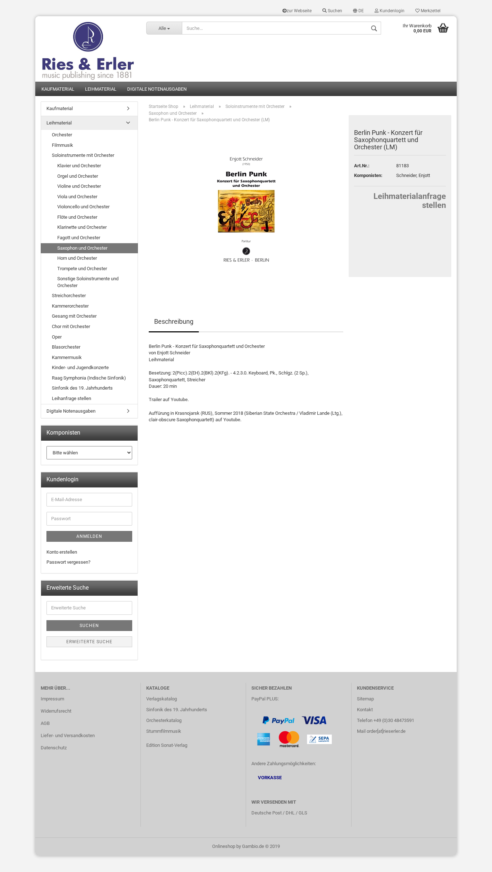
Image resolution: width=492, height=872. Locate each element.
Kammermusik (67, 357)
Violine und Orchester (79, 186)
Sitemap (365, 698)
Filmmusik (62, 145)
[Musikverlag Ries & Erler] (88, 49)
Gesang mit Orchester (74, 316)
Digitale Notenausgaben (157, 89)
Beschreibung (173, 321)
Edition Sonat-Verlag (166, 745)
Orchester (62, 134)
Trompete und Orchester (82, 268)
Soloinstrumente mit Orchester (83, 155)
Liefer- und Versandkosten (68, 735)
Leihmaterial (100, 89)
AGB (45, 723)
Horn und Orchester (77, 258)
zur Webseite (299, 10)
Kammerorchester (70, 306)
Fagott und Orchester (78, 237)
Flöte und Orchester (77, 217)
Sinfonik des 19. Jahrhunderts (82, 388)
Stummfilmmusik (163, 731)
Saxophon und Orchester (82, 248)
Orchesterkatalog (164, 720)
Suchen (334, 10)
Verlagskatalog (161, 698)
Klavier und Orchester (79, 165)
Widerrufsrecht (56, 711)
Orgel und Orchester (77, 176)
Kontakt (365, 709)
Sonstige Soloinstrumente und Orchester (87, 282)
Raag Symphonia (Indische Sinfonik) (89, 378)
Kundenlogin (391, 10)
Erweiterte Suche (89, 641)
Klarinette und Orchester (82, 227)
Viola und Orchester (77, 196)
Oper (57, 337)
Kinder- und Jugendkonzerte (80, 367)
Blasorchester (66, 347)
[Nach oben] (472, 861)
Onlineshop (223, 846)
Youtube (179, 399)
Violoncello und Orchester (83, 206)
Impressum (52, 698)
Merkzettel (430, 10)
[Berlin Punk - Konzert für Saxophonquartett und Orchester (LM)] (246, 209)
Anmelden (89, 536)
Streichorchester (69, 295)
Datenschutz (54, 747)
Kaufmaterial (57, 89)
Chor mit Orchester (71, 326)
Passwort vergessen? (68, 562)
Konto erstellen (61, 552)
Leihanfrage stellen (71, 398)
